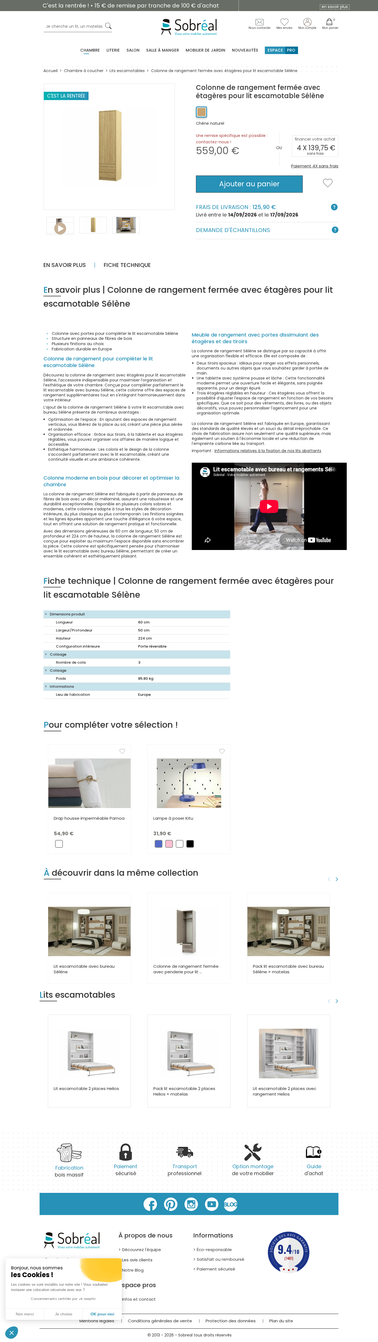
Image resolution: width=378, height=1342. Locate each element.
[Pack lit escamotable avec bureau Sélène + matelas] (288, 931)
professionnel (184, 1170)
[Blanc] (59, 845)
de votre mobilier (253, 1170)
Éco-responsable (214, 1249)
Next (338, 879)
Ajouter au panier (249, 184)
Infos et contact (139, 1299)
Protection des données (231, 1321)
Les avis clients (137, 1260)
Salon (132, 50)
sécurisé (125, 1170)
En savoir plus (64, 265)
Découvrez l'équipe (141, 1249)
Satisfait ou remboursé (220, 1259)
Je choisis (63, 1314)
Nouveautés (245, 50)
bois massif (69, 1171)
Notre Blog (133, 1270)
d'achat (313, 1170)
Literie (113, 50)
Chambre (90, 50)
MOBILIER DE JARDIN (205, 50)
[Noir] (190, 845)
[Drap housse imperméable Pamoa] (89, 783)
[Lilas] (158, 845)
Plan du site (281, 1321)
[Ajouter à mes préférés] (328, 186)
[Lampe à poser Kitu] (189, 783)
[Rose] (169, 845)
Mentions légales (96, 1321)
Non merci (25, 1314)
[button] (11, 1332)
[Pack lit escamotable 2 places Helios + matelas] (189, 1053)
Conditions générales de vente (160, 1321)
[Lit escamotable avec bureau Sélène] (89, 931)
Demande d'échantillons (233, 230)
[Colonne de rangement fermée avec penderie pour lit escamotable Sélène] (189, 931)
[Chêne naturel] (201, 112)
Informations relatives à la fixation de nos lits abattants (267, 451)
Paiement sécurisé (216, 1269)
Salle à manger (162, 50)
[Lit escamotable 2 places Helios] (89, 1053)
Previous (328, 879)
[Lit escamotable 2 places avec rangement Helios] (288, 1053)
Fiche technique (127, 265)
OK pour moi (102, 1314)
